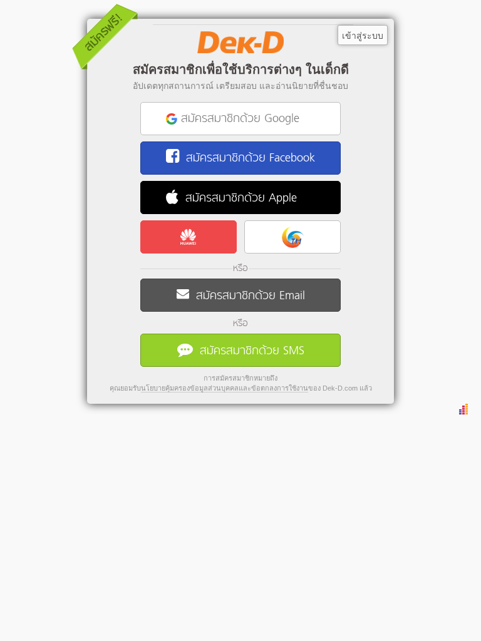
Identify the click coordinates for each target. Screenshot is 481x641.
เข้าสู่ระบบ (362, 36)
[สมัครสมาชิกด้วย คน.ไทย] (292, 237)
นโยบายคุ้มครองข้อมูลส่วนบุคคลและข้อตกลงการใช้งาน (224, 388)
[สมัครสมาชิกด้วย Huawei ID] (188, 237)
